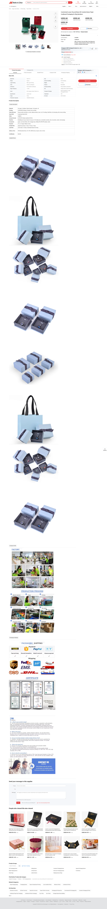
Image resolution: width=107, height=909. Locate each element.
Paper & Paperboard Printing (35, 884)
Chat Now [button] (90, 28)
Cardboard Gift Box (36, 8)
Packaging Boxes (23, 884)
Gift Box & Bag (22, 8)
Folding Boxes (34, 868)
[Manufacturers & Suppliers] (15, 2)
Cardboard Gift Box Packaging (31, 893)
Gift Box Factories (23, 890)
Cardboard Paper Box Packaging (16, 893)
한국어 (63, 901)
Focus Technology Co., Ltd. (45, 904)
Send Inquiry (70, 28)
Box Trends (48, 893)
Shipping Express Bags (58, 872)
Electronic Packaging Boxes (59, 870)
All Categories (13, 6)
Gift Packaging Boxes (13, 868)
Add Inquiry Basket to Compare (34, 51)
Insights (84, 900)
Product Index (75, 900)
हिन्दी (70, 901)
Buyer (70, 6)
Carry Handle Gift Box (47, 884)
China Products (29, 900)
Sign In (63, 64)
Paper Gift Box (29, 8)
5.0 (79, 72)
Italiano (47, 901)
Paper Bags (11, 872)
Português (33, 901)
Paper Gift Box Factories (44, 890)
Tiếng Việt (82, 901)
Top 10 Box (41, 893)
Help (76, 6)
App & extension (83, 6)
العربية (60, 901)
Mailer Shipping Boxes (13, 870)
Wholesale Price (55, 900)
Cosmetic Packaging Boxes (59, 868)
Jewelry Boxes (34, 870)
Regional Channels (68, 900)
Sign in (97, 3)
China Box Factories (14, 890)
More (10, 895)
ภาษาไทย (73, 901)
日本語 (67, 901)
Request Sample (84, 31)
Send (18, 802)
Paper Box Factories (33, 890)
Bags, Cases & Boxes (15, 8)
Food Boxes (78, 870)
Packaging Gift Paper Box (57, 890)
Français (37, 901)
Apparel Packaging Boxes (81, 868)
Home (10, 8)
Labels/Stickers (34, 872)
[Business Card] (96, 75)
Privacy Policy (72, 904)
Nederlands (56, 901)
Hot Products (23, 900)
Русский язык (42, 901)
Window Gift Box (57, 884)
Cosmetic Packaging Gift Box (84, 890)
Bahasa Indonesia (88, 901)
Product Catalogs (26, 865)
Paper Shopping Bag (14, 884)
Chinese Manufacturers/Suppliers (38, 900)
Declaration (66, 904)
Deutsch (51, 901)
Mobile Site (80, 900)
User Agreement (60, 904)
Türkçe (78, 901)
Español (28, 901)
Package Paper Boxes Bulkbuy (59, 893)
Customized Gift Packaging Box (70, 890)
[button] (72, 72)
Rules (97, 6)
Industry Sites (61, 900)
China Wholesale (48, 900)
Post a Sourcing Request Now (43, 802)
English (24, 901)
